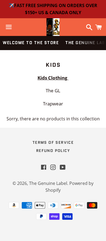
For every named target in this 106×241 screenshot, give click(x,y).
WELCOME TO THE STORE (31, 43)
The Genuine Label (48, 183)
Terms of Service (53, 142)
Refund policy (53, 150)
